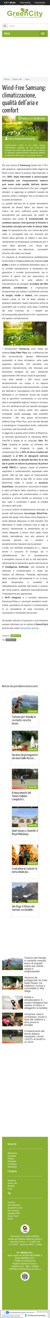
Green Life (17, 79)
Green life (11, 640)
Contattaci (12, 1164)
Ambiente (12, 1180)
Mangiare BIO (14, 1213)
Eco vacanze (13, 1210)
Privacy (11, 1158)
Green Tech (13, 1216)
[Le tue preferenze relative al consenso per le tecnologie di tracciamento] (35, 1315)
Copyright (12, 1155)
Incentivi (11, 1202)
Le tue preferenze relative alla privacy (22, 1312)
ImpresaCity (40, 2)
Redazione (12, 1153)
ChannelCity (25, 2)
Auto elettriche (14, 1205)
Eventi (10, 1218)
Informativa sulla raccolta (11, 1316)
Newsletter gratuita (29, 628)
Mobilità (11, 1185)
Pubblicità (12, 1161)
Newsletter (12, 1166)
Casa (10, 1188)
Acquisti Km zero (15, 1207)
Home (7, 33)
